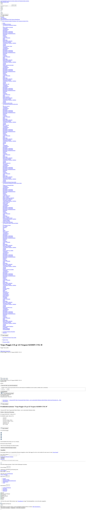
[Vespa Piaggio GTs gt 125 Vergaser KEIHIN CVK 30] (10, 352)
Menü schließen (5, 15)
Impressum (5, 490)
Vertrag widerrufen (3, 474)
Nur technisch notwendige (5, 507)
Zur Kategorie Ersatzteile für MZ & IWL (10, 104)
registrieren (4, 18)
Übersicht (2, 19)
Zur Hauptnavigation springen (23, 0)
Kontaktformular (10, 473)
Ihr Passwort (3, 455)
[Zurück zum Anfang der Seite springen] (1, 505)
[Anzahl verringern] (2, 389)
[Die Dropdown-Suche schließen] (15, 5)
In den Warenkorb (4, 391)
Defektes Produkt (6, 479)
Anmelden (2, 17)
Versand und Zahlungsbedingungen (9, 480)
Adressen (13, 19)
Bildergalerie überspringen (5, 351)
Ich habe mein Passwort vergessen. (6, 456)
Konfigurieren (13, 507)
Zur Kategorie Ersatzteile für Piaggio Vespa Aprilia (12, 183)
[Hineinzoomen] (7, 379)
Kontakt (4, 478)
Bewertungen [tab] (5, 401)
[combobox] (5, 5)
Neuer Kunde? (55, 452)
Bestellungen (17, 19)
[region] (43, 366)
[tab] (32, 400)
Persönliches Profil (7, 19)
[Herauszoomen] (1, 379)
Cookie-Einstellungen (7, 487)
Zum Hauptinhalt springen (5, 0)
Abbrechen (2, 459)
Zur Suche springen (14, 0)
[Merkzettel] (1, 11)
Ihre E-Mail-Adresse (4, 454)
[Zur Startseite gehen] (4, 2)
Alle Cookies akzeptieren (20, 507)
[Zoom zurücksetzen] (4, 379)
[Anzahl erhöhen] (8, 389)
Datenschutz (5, 489)
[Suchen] (13, 5)
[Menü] (1, 4)
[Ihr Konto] (1, 13)
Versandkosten (20, 501)
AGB (4, 482)
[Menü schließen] (3, 26)
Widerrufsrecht (5, 481)
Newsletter (5, 488)
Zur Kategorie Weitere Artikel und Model (10, 223)
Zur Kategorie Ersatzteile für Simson (9, 25)
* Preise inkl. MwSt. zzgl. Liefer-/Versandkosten (9, 385)
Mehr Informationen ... (37, 506)
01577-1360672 (3, 470)
